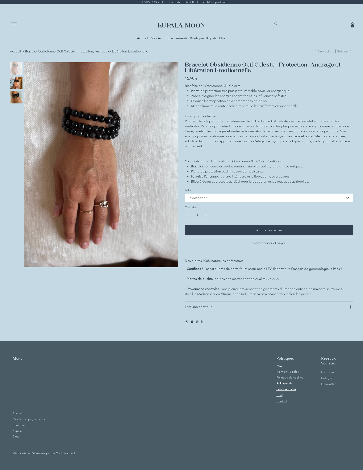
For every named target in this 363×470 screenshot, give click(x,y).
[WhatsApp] (187, 322)
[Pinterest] (197, 322)
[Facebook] (192, 322)
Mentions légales (287, 371)
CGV (279, 395)
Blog (16, 436)
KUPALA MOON (181, 26)
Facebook (327, 372)
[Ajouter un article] (206, 215)
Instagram (327, 378)
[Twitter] (202, 322)
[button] (352, 24)
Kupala (17, 431)
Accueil (17, 413)
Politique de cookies (289, 377)
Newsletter (328, 384)
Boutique (19, 425)
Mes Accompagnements (29, 419)
